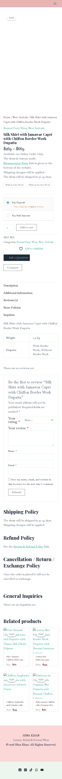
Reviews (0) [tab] (10, 300)
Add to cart (26, 227)
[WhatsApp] (36, 769)
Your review (18, 428)
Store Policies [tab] (12, 307)
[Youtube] (42, 769)
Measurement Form (15, 163)
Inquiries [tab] (9, 315)
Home (7, 117)
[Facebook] (20, 769)
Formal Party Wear (15, 128)
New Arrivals (20, 117)
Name (12, 451)
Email (12, 465)
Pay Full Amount (21, 215)
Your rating (14, 420)
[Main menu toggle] (55, 3)
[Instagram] (25, 769)
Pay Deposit (18, 202)
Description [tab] (10, 285)
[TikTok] (31, 769)
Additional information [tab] (18, 293)
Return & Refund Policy (28, 546)
